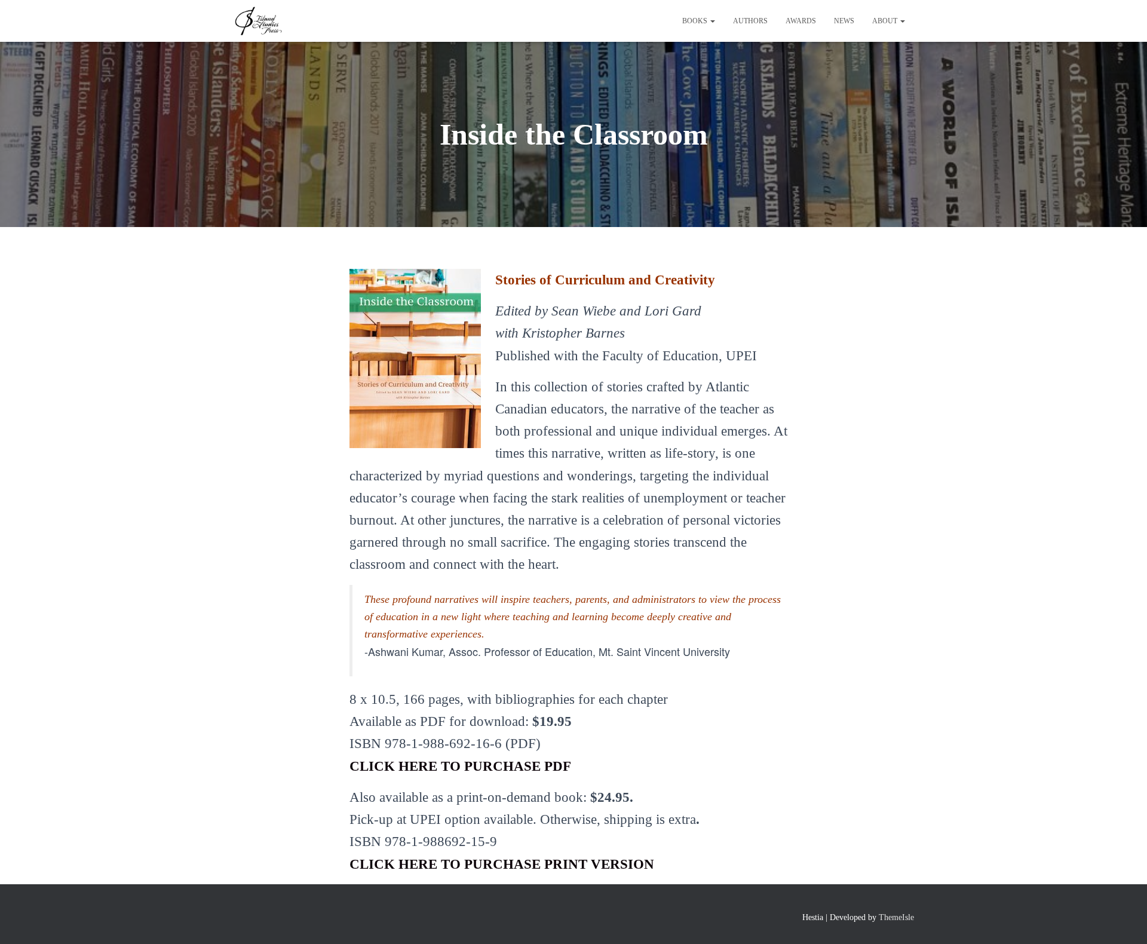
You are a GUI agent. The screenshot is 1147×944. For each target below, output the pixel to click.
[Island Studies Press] (257, 21)
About (885, 21)
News (844, 21)
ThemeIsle (896, 917)
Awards (801, 21)
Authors (750, 21)
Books (695, 21)
